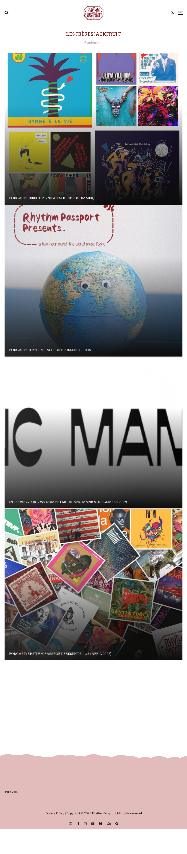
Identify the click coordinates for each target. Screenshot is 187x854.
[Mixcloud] (108, 824)
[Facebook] (78, 824)
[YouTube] (93, 824)
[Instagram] (85, 824)
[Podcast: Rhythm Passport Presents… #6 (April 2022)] (93, 584)
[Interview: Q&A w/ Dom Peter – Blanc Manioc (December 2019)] (93, 432)
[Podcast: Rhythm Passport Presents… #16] (93, 281)
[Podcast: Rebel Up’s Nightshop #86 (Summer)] (93, 129)
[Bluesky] (100, 824)
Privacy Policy (54, 813)
